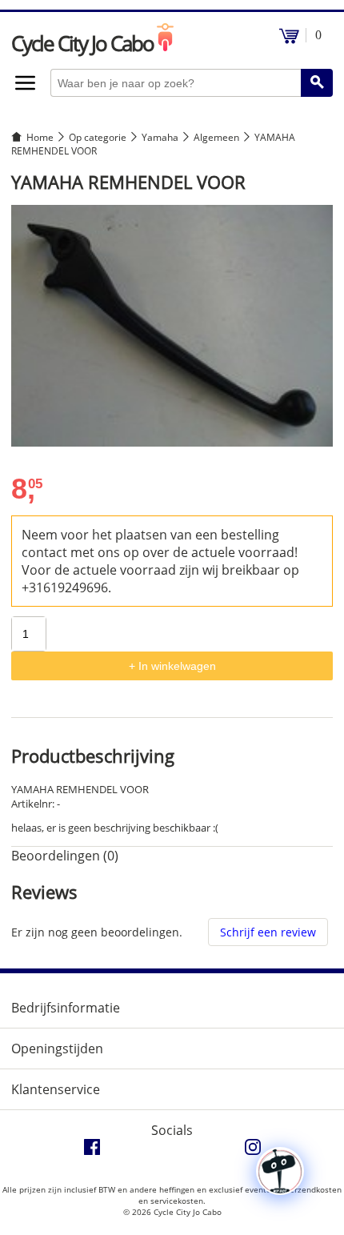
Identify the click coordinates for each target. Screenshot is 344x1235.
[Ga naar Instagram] (253, 1151)
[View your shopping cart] (289, 39)
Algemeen (216, 137)
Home (40, 137)
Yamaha (160, 137)
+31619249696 (65, 587)
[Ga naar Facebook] (92, 1151)
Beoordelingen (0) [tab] (64, 855)
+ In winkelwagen (172, 666)
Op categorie (97, 137)
